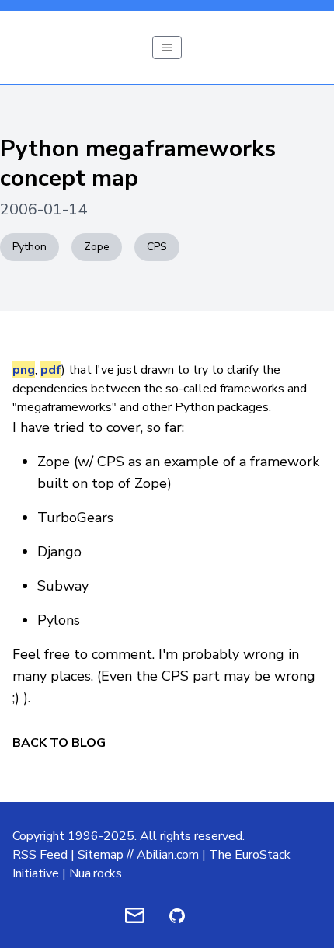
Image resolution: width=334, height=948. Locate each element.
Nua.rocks (95, 873)
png (23, 369)
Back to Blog (59, 742)
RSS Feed (40, 854)
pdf (50, 369)
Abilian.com (168, 854)
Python (29, 246)
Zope (97, 246)
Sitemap (101, 854)
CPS (157, 246)
